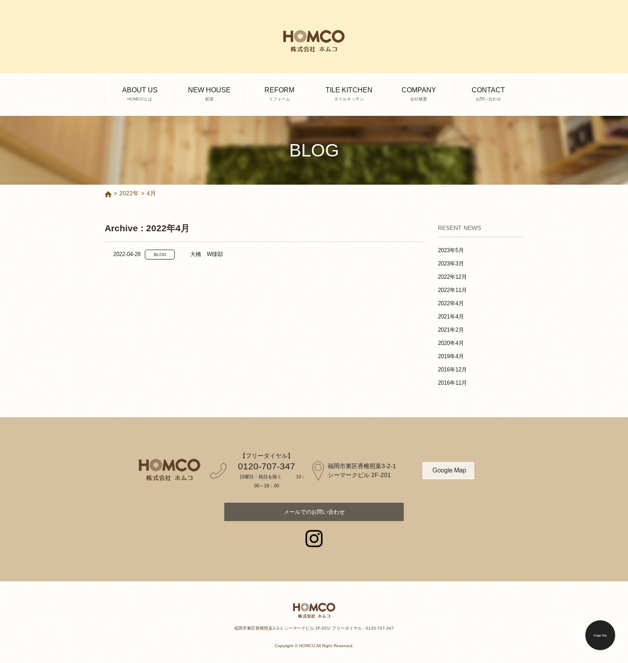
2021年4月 (451, 316)
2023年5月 (451, 250)
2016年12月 (452, 369)
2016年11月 (452, 383)
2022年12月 (452, 277)
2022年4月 (451, 303)
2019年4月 (451, 356)
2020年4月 (451, 343)
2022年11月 (452, 290)
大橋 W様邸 (206, 254)
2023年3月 (451, 263)
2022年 (129, 193)
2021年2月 (451, 330)
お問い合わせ (314, 512)
